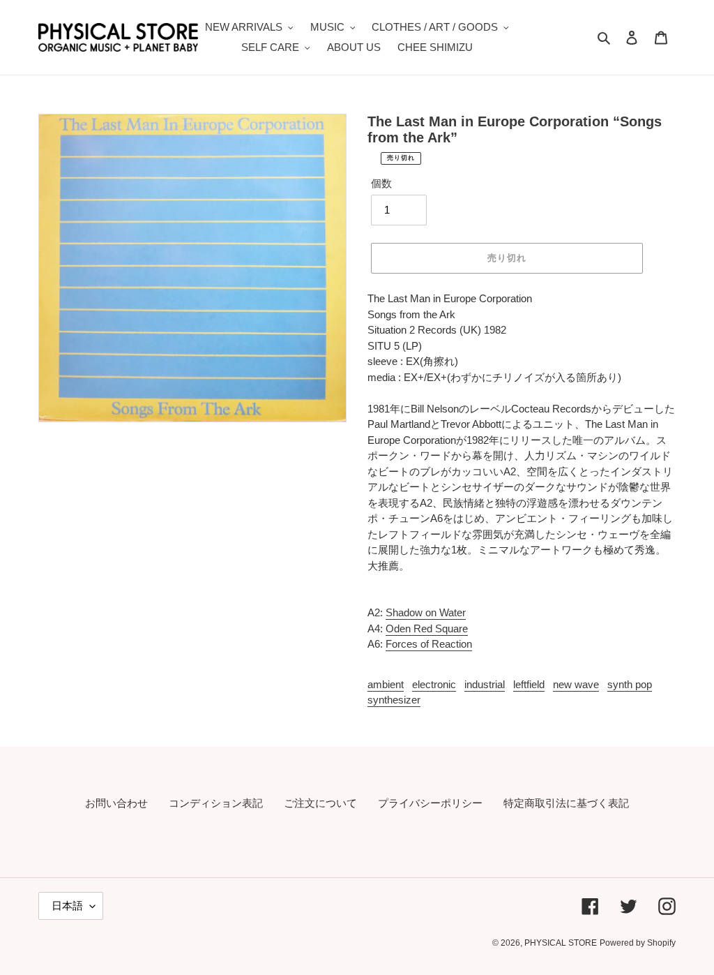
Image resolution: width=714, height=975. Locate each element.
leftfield (529, 684)
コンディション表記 (216, 803)
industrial (484, 684)
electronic (434, 684)
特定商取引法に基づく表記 (566, 803)
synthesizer (393, 700)
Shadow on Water (426, 612)
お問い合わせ (116, 803)
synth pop (629, 684)
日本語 (67, 905)
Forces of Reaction (429, 644)
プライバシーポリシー (430, 803)
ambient (385, 684)
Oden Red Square (427, 628)
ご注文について (320, 803)
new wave (576, 684)
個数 (381, 183)
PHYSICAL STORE (560, 943)
